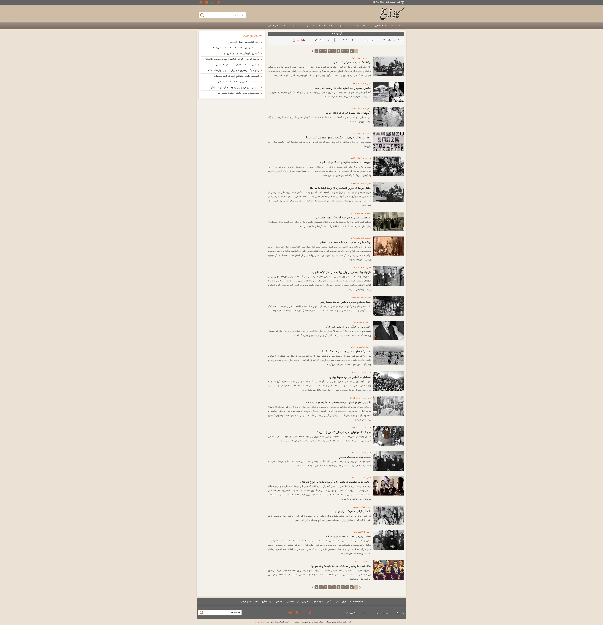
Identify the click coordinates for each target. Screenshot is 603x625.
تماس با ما (387, 612)
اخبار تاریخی (273, 26)
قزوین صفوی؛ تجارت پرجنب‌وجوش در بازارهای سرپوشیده (338, 402)
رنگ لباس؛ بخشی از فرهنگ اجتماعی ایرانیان (345, 242)
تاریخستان (354, 26)
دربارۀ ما (376, 612)
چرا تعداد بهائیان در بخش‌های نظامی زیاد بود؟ (343, 432)
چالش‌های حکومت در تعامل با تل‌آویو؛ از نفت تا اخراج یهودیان (335, 482)
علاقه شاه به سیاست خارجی (354, 457)
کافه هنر (310, 26)
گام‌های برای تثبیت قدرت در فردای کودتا (347, 113)
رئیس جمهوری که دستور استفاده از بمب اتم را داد (342, 88)
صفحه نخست (397, 26)
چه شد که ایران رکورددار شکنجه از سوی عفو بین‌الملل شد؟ (338, 137)
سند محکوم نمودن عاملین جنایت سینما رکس (345, 302)
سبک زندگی (297, 26)
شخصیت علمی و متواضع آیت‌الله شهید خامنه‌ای (343, 217)
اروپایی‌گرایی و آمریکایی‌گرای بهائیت (350, 511)
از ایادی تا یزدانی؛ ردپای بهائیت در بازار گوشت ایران (341, 272)
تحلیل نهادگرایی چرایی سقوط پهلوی (349, 377)
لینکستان (365, 612)
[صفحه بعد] (312, 51)
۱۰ (316, 51)
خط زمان (341, 26)
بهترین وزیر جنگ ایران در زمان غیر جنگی (347, 327)
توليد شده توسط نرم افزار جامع (270, 622)
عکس (368, 26)
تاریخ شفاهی (380, 26)
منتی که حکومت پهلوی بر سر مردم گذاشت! (346, 351)
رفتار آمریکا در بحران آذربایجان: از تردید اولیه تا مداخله (340, 188)
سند (285, 26)
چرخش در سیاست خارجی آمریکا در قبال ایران (344, 162)
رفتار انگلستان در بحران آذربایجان (351, 62)
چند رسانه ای (326, 26)
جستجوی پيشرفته (351, 612)
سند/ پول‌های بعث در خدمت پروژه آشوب (347, 536)
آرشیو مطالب (400, 612)
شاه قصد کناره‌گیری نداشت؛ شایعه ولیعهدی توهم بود (340, 566)
